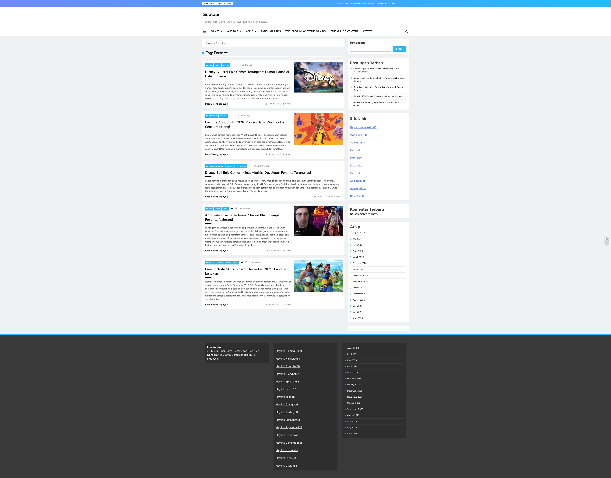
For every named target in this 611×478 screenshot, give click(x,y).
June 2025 (357, 306)
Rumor (226, 65)
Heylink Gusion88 (286, 465)
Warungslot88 (358, 134)
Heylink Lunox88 (286, 389)
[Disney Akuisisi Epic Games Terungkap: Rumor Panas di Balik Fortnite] (318, 77)
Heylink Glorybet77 (287, 373)
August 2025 (359, 300)
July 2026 (357, 238)
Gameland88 (357, 196)
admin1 (271, 104)
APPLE (249, 31)
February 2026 (360, 263)
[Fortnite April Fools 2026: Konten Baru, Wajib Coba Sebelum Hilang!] (318, 129)
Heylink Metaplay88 (288, 419)
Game (217, 65)
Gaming (223, 116)
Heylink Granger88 (287, 404)
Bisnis (209, 65)
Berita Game (211, 116)
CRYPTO (367, 31)
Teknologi (241, 166)
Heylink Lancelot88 (287, 458)
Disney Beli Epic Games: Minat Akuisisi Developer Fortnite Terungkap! (258, 172)
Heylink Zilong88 (286, 396)
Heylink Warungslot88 (363, 127)
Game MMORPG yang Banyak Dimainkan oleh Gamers (378, 96)
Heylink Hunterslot (287, 450)
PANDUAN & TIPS (271, 31)
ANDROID (232, 31)
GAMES (215, 31)
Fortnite (210, 263)
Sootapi (211, 14)
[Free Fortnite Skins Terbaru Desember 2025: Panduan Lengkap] (318, 276)
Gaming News (231, 263)
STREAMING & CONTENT (344, 31)
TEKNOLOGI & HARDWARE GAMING (305, 31)
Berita (209, 209)
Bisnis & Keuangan (215, 166)
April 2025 (358, 318)
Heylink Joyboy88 (287, 412)
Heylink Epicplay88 (287, 381)
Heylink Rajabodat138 (289, 427)
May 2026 (357, 244)
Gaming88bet (358, 142)
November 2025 (360, 281)
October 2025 (359, 287)
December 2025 (360, 275)
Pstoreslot (356, 150)
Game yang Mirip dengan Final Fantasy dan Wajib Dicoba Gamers (366, 3)
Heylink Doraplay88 (288, 366)
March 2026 (358, 257)
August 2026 (359, 232)
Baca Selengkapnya (215, 104)
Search (399, 48)
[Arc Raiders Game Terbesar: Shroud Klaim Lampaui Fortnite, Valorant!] (318, 221)
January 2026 (359, 269)
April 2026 (358, 251)
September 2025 (361, 293)
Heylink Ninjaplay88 (288, 358)
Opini (225, 209)
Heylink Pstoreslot (287, 435)
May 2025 (357, 312)
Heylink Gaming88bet (289, 351)
